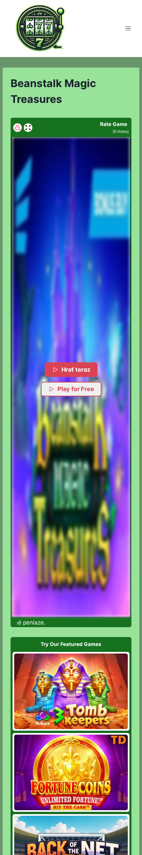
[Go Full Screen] (28, 127)
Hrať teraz (76, 369)
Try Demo (71, 691)
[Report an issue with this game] (17, 127)
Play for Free (75, 388)
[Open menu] (128, 28)
